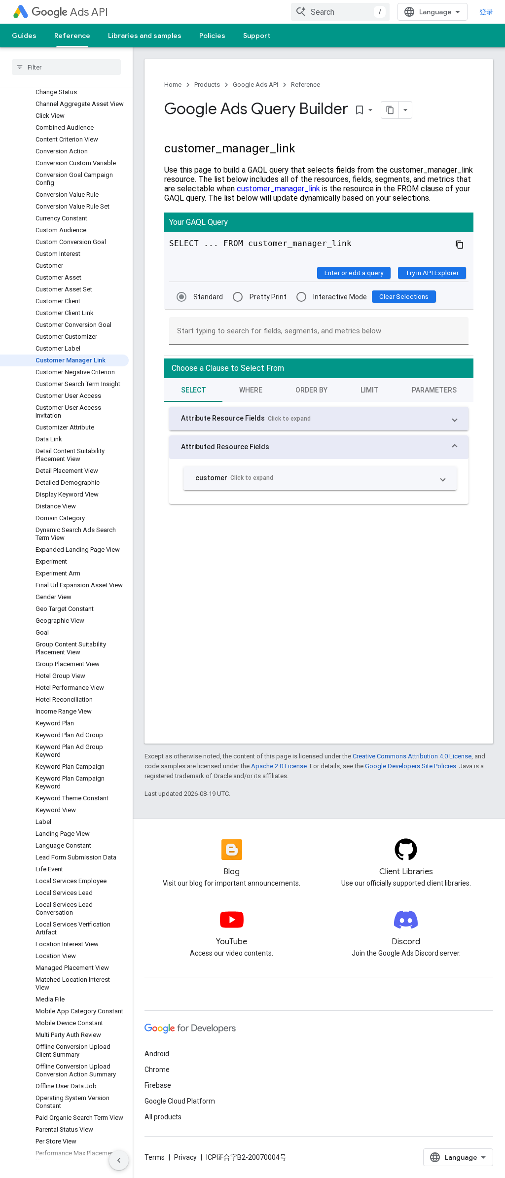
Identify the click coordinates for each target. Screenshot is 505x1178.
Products (207, 84)
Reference (72, 35)
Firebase (157, 1085)
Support (256, 35)
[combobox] (340, 12)
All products (162, 1117)
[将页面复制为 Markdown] (390, 110)
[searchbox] (66, 67)
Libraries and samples (144, 35)
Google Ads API (255, 84)
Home (172, 84)
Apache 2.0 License (279, 766)
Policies (212, 35)
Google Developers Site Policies (410, 766)
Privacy (185, 1157)
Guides (24, 35)
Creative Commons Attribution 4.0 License (412, 756)
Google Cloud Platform (179, 1101)
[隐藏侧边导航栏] (119, 1160)
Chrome (157, 1069)
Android (156, 1054)
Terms (154, 1157)
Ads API (89, 12)
